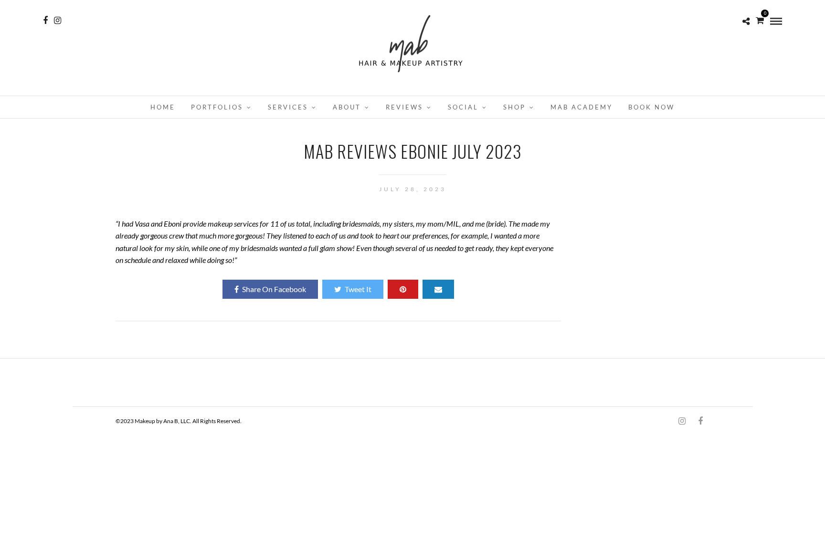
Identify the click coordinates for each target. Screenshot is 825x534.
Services (288, 107)
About (347, 107)
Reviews (404, 107)
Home (162, 107)
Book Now (651, 107)
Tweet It (358, 289)
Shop (514, 107)
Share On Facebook (274, 289)
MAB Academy (581, 107)
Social (463, 107)
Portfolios (217, 107)
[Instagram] (57, 20)
